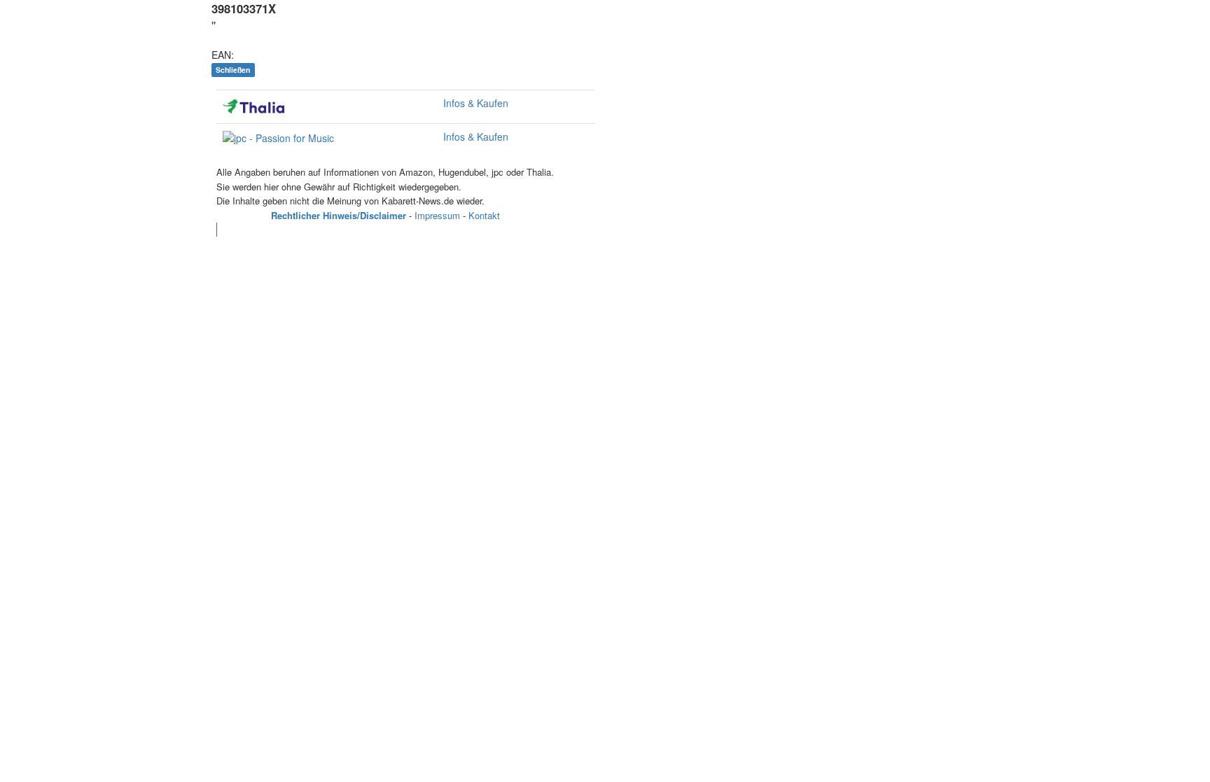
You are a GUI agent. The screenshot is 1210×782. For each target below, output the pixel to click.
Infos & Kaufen (475, 103)
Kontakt (484, 215)
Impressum (437, 215)
